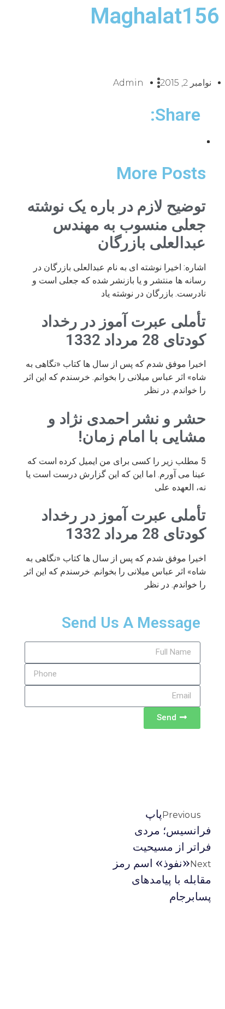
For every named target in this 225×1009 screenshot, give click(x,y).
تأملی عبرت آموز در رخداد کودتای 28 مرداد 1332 (124, 330)
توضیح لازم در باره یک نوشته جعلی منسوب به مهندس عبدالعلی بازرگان (116, 224)
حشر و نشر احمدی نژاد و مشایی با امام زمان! (127, 427)
